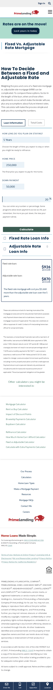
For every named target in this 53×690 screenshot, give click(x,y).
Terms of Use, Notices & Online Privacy (18, 554)
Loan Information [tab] (13, 122)
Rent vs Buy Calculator (17, 409)
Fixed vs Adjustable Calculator (20, 442)
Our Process (26, 472)
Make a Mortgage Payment (26, 489)
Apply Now (33, 687)
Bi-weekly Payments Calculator (21, 419)
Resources (26, 494)
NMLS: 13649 (28, 650)
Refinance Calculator (16, 432)
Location (48, 687)
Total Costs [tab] (36, 122)
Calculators (26, 477)
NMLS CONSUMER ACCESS (34, 540)
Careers (26, 512)
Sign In (41, 3)
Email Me (6, 687)
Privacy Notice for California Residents (19, 562)
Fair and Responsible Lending (25, 558)
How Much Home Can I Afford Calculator (25, 437)
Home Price (8, 158)
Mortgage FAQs (26, 500)
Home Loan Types (26, 483)
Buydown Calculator (16, 424)
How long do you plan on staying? (22, 133)
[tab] (26, 238)
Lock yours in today (25, 31)
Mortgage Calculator (16, 404)
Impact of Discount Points (19, 414)
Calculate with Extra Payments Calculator (26, 447)
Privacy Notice (45, 558)
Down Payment (10, 180)
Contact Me (26, 506)
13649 (10, 545)
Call (20, 687)
